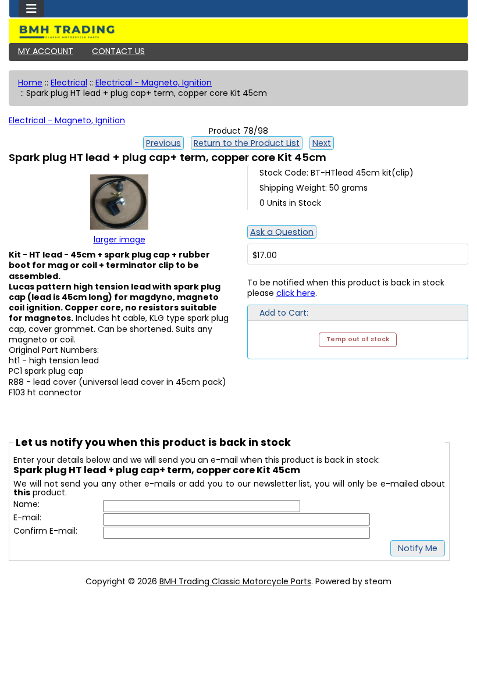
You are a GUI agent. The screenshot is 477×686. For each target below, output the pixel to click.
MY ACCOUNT (45, 51)
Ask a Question (282, 232)
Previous (163, 143)
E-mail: (27, 517)
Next (321, 143)
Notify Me (417, 548)
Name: (26, 504)
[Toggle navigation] (31, 8)
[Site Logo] (238, 32)
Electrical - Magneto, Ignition (153, 82)
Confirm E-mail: (45, 531)
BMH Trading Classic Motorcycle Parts (235, 581)
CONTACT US (118, 51)
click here (295, 293)
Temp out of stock (357, 339)
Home (30, 82)
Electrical (69, 82)
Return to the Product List (247, 143)
